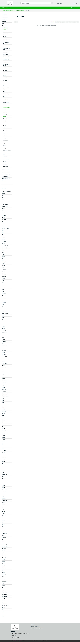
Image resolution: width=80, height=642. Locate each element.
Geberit (3, 335)
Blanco (3, 243)
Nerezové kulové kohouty (5, 99)
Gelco (3, 339)
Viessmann (4, 602)
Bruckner (4, 258)
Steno (3, 579)
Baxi (3, 232)
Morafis (3, 461)
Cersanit (4, 274)
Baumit (3, 230)
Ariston (3, 217)
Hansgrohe (4, 363)
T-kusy (4, 120)
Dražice (3, 300)
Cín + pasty (4, 36)
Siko (3, 570)
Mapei (3, 452)
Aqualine (4, 215)
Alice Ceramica (5, 204)
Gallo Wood (4, 332)
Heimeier (4, 367)
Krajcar (3, 433)
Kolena (4, 109)
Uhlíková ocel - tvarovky (7, 150)
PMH (3, 496)
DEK (3, 291)
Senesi (3, 563)
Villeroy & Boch (5, 605)
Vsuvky (4, 125)
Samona (4, 548)
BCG (3, 234)
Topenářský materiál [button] (6, 178)
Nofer (3, 472)
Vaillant (3, 598)
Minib (3, 459)
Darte (3, 287)
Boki (3, 250)
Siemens (4, 568)
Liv (2, 448)
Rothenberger (5, 544)
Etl (2, 319)
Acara (3, 193)
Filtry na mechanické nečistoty (6, 65)
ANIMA (3, 210)
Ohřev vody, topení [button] (6, 174)
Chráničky (4, 75)
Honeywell (4, 380)
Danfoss (4, 284)
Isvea (3, 400)
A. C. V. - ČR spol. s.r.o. (6, 191)
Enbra (3, 315)
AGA (3, 31)
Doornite (4, 295)
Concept (4, 276)
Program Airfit (5, 133)
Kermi (3, 420)
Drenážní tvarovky (6, 59)
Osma (3, 485)
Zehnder (4, 616)
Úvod (4, 10)
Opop (3, 481)
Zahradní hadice (5, 164)
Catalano (4, 269)
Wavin (3, 607)
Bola (3, 252)
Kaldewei (4, 411)
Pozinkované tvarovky (20, 10)
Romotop (4, 537)
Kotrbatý (4, 430)
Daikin (3, 282)
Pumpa (3, 505)
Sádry (4, 143)
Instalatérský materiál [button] (5, 28)
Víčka (4, 123)
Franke (3, 326)
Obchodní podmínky (34, 626)
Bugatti (3, 263)
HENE (3, 369)
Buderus (4, 260)
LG (2, 446)
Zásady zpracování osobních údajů (37, 628)
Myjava (3, 465)
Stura (3, 583)
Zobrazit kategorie (6, 7)
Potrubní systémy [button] (5, 176)
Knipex (3, 426)
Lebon (3, 443)
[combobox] (66, 22)
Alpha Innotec (5, 206)
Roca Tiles (4, 531)
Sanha (3, 552)
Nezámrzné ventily (6, 102)
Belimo (3, 237)
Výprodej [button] (4, 180)
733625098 (59, 3)
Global (3, 348)
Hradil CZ (4, 382)
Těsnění (4, 145)
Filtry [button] (16, 21)
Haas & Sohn (4, 356)
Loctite (4, 91)
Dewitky (3, 293)
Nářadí (4, 96)
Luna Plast (4, 450)
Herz (3, 374)
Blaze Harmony (5, 245)
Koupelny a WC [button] (5, 169)
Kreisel (3, 437)
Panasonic (4, 489)
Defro (3, 289)
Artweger (4, 221)
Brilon (3, 256)
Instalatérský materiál (10, 10)
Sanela (3, 550)
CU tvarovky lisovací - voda (6, 43)
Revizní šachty (5, 138)
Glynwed (4, 350)
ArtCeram (4, 219)
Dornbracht (4, 298)
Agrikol (3, 197)
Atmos (3, 223)
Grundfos (4, 354)
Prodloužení (5, 114)
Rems (3, 520)
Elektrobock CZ (5, 313)
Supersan (4, 585)
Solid (3, 576)
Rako (3, 509)
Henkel (3, 372)
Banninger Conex (5, 228)
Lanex (3, 439)
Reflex (3, 513)
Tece (3, 587)
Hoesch (3, 378)
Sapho (3, 561)
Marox (3, 454)
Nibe (3, 467)
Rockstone (4, 533)
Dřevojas (4, 302)
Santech (3, 559)
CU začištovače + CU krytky (6, 49)
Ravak (3, 511)
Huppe (3, 385)
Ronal (3, 539)
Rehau (3, 518)
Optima (3, 483)
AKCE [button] (3, 23)
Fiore (3, 321)
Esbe (3, 317)
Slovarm (4, 574)
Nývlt (3, 476)
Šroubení (4, 118)
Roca (3, 528)
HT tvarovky (5, 70)
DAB (3, 280)
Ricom (3, 522)
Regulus (3, 515)
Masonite (4, 457)
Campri (3, 265)
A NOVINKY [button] (4, 21)
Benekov (4, 241)
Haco (3, 359)
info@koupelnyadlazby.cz (16, 637)
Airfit (3, 199)
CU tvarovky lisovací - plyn (6, 39)
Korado (3, 428)
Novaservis (4, 474)
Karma (3, 413)
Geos (3, 343)
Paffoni (3, 487)
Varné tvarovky (5, 156)
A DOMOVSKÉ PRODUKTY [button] (5, 18)
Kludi (3, 424)
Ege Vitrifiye (4, 311)
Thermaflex (4, 592)
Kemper (3, 415)
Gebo (3, 337)
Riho (3, 526)
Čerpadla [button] (4, 25)
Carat (3, 267)
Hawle (3, 365)
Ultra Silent (4, 594)
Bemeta (3, 239)
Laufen (3, 441)
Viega (3, 600)
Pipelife (3, 494)
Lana (3, 85)
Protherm (4, 502)
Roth (3, 541)
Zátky (4, 127)
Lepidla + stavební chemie (6, 88)
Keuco (3, 422)
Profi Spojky (4, 500)
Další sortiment (5, 54)
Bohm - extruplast (5, 247)
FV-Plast (4, 330)
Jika (3, 406)
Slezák (3, 572)
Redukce (27, 10)
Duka (3, 304)
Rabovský (4, 507)
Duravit (3, 306)
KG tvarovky (5, 80)
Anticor (3, 213)
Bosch (3, 254)
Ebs (3, 308)
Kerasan (3, 417)
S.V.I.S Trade (4, 546)
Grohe (3, 352)
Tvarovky (4, 148)
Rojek (3, 535)
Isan (3, 398)
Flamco (3, 324)
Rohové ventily (5, 140)
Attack (3, 226)
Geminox (4, 341)
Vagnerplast (4, 596)
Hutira (3, 387)
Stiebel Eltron (5, 581)
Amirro (3, 208)
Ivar (3, 402)
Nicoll (3, 470)
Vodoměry (4, 161)
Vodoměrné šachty (6, 159)
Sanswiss (4, 557)
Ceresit (3, 271)
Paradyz (4, 491)
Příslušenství (5, 135)
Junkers (3, 409)
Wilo (3, 611)
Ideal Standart (5, 393)
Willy (3, 609)
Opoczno (4, 478)
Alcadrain (4, 202)
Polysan (3, 498)
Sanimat (3, 555)
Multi (3, 463)
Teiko (3, 589)
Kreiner (3, 435)
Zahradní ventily (5, 166)
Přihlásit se (73, 7)
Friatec (3, 328)
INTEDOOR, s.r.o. (5, 396)
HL (2, 376)
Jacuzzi (3, 404)
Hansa (3, 361)
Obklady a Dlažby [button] (5, 172)
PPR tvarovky (5, 130)
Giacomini (4, 345)
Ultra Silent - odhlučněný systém (7, 154)
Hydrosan (4, 389)
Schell (3, 566)
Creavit (3, 278)
